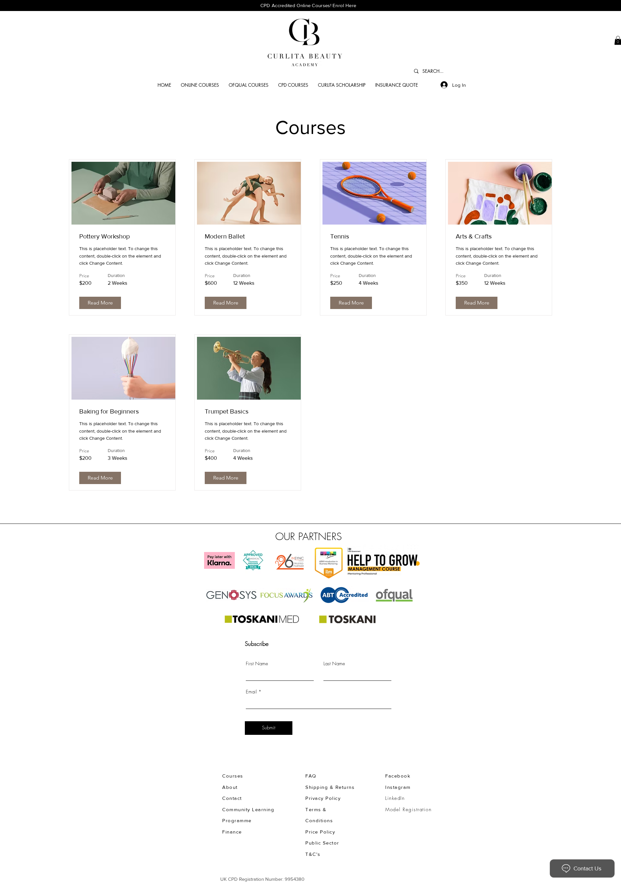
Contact (232, 798)
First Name (257, 663)
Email (251, 692)
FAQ (310, 776)
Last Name (334, 663)
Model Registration (408, 809)
